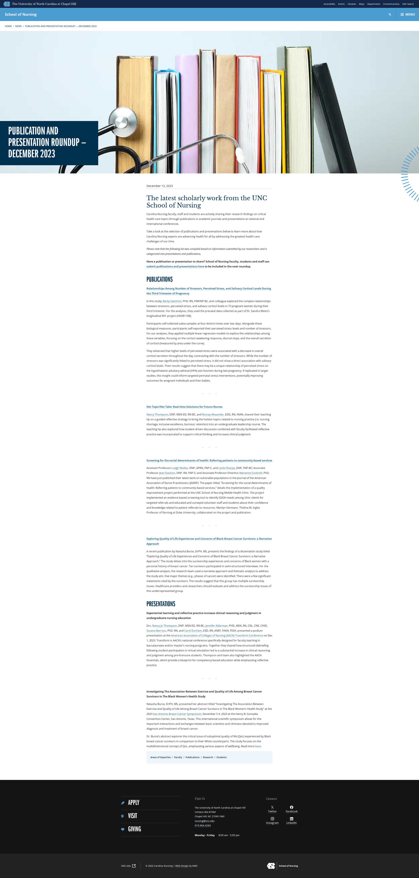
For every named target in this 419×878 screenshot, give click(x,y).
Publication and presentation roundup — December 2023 (61, 26)
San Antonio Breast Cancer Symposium (177, 714)
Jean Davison (167, 473)
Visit (132, 816)
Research (208, 757)
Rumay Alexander (213, 414)
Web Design (181, 865)
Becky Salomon (172, 301)
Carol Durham (193, 630)
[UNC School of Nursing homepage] (282, 866)
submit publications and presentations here (175, 266)
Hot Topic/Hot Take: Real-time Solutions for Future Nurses (184, 407)
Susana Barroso (156, 630)
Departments (373, 3)
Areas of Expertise (160, 757)
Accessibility (329, 3)
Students (222, 757)
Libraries (352, 3)
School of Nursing (20, 14)
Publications (193, 757)
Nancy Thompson (157, 414)
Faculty (178, 757)
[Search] (390, 14)
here (258, 746)
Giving (134, 829)
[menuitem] (150, 803)
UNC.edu (126, 865)
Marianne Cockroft (250, 473)
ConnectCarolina (391, 3)
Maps (361, 3)
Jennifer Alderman (216, 625)
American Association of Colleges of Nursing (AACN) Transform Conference (217, 635)
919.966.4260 (203, 825)
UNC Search (408, 3)
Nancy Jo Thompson (164, 625)
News (18, 26)
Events (341, 3)
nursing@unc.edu (204, 820)
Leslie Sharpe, (227, 468)
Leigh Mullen (180, 468)
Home (8, 26)
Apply (133, 803)
